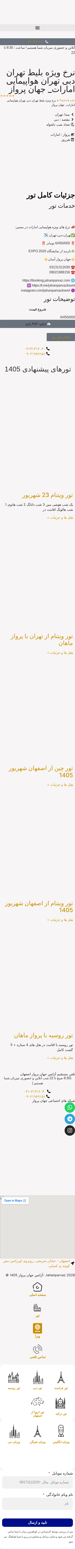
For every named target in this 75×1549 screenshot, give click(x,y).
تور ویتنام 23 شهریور (47, 494)
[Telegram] (70, 1119)
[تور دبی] (37, 1377)
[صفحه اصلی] (37, 1287)
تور (37, 1315)
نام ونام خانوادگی (59, 1495)
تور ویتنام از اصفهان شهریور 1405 (39, 907)
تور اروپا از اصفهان (37, 1413)
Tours (63, 100)
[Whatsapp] (70, 1107)
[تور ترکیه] (61, 1402)
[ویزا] (37, 1328)
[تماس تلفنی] (37, 1349)
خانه (72, 100)
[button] (37, 27)
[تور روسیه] (13, 1377)
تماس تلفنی (38, 1357)
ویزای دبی (14, 1442)
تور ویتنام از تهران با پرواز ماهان (42, 639)
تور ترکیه (61, 1413)
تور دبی (37, 1388)
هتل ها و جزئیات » (60, 517)
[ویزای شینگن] (37, 1431)
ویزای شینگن (38, 1442)
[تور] (37, 1307)
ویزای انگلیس (61, 1442)
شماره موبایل (62, 1473)
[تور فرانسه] (61, 1377)
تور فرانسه (61, 1388)
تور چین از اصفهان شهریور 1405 (41, 771)
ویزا (37, 1336)
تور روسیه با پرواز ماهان (43, 1035)
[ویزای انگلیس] (61, 1431)
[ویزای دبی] (13, 1431)
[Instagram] (70, 1130)
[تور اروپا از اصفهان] (37, 1401)
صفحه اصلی (37, 1295)
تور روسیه (14, 1388)
